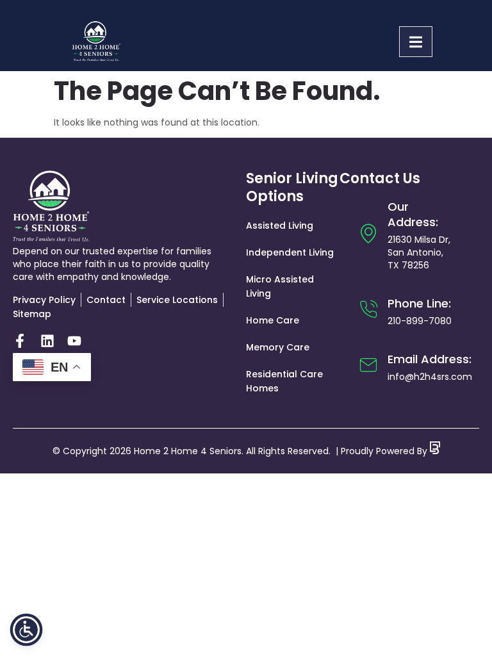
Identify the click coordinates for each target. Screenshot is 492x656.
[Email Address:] (368, 365)
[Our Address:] (368, 233)
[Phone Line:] (368, 309)
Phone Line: (419, 303)
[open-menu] (415, 41)
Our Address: (413, 214)
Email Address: (430, 359)
